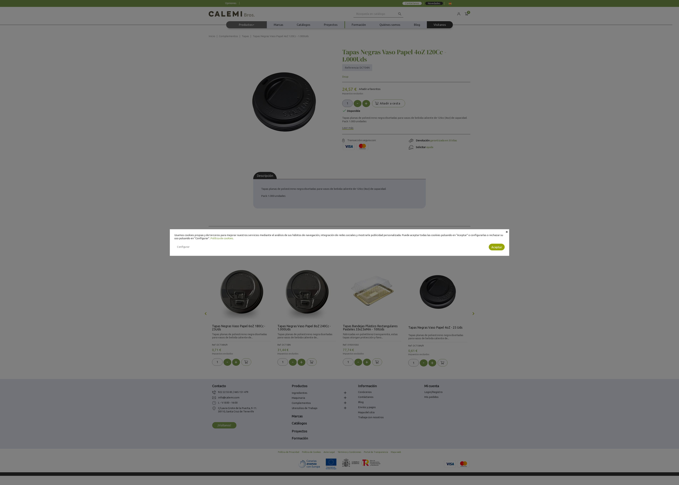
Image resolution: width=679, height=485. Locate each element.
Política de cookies (221, 238)
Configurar (183, 246)
